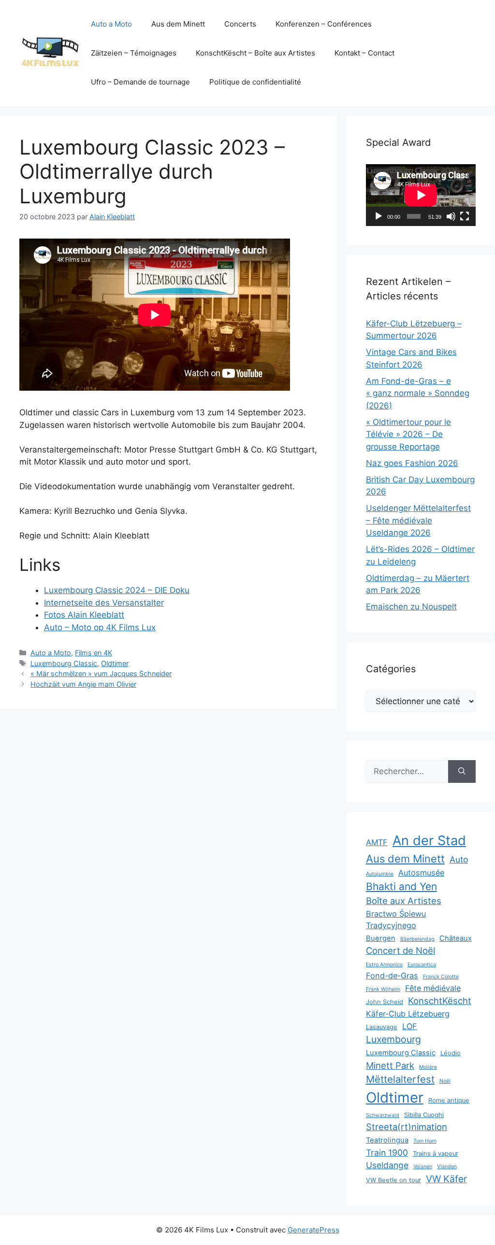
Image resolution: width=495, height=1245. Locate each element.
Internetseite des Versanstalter (104, 603)
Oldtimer (115, 663)
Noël (445, 1081)
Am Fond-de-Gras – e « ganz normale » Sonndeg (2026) (417, 393)
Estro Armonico (384, 965)
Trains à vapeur (435, 1153)
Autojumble (379, 874)
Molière (428, 1067)
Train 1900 (387, 1152)
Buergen (380, 938)
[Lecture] (378, 216)
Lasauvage (381, 1027)
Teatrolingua (387, 1140)
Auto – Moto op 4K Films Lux (100, 627)
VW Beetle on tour (393, 1180)
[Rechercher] (462, 771)
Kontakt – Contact (364, 52)
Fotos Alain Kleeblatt (84, 615)
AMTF (377, 842)
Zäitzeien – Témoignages (133, 52)
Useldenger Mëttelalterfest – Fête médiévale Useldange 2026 (418, 520)
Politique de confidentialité (255, 81)
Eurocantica (422, 965)
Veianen (422, 1166)
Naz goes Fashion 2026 (412, 463)
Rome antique (448, 1100)
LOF (409, 1026)
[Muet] (451, 216)
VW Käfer (446, 1179)
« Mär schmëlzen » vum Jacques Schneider (101, 673)
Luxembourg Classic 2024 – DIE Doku (116, 590)
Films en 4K (93, 653)
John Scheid (384, 1001)
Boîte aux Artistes (403, 900)
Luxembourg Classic (63, 663)
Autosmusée (421, 872)
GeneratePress (313, 1229)
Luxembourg (393, 1039)
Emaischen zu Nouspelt (411, 606)
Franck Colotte (441, 977)
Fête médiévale (433, 988)
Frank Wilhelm (383, 989)
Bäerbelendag (417, 939)
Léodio (450, 1053)
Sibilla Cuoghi (424, 1114)
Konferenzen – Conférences (324, 23)
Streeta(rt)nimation (406, 1126)
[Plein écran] (464, 216)
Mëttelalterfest (400, 1079)
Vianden (447, 1166)
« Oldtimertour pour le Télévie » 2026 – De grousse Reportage (408, 434)
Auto (459, 859)
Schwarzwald (382, 1115)
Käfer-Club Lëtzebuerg (408, 1014)
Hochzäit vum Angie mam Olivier (83, 684)
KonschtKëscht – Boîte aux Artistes (255, 52)
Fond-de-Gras (392, 975)
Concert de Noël (400, 950)
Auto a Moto (111, 23)
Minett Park (390, 1065)
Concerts (240, 23)
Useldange (387, 1165)
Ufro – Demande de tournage (140, 81)
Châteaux (455, 938)
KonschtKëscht (439, 1000)
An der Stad (429, 841)
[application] (421, 195)
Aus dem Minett (178, 23)
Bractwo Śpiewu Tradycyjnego (396, 919)
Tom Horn (425, 1141)
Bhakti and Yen (401, 886)
